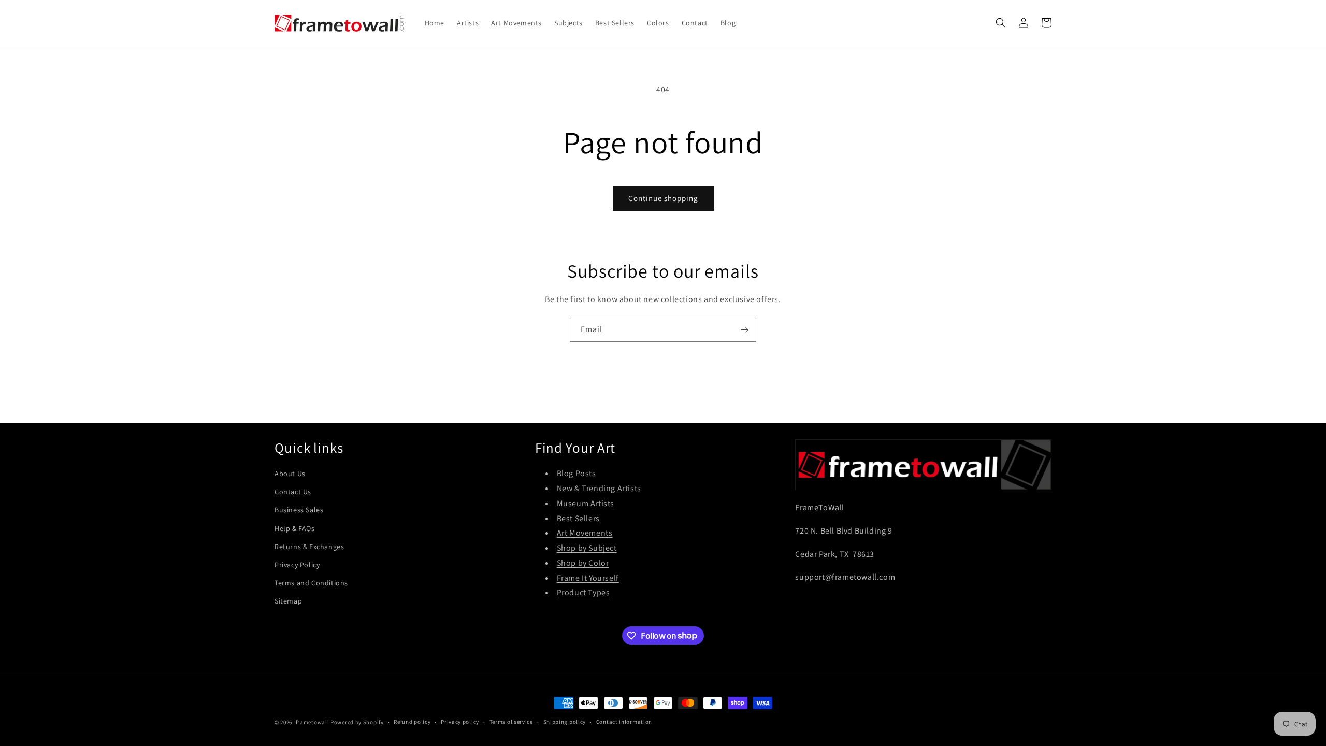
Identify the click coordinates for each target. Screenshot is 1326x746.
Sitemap (288, 601)
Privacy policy (460, 721)
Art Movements (585, 532)
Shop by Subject (587, 547)
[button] (1000, 22)
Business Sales (299, 509)
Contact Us (293, 491)
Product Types (583, 592)
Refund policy (412, 721)
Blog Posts (576, 473)
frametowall (312, 722)
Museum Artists (585, 503)
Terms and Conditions (311, 582)
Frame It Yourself (588, 577)
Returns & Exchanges (309, 546)
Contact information (624, 721)
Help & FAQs (295, 528)
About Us (290, 473)
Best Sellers (578, 518)
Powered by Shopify (357, 722)
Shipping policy (564, 721)
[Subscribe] (744, 330)
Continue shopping (663, 198)
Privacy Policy (297, 564)
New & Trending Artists (599, 488)
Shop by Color (583, 562)
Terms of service (511, 721)
